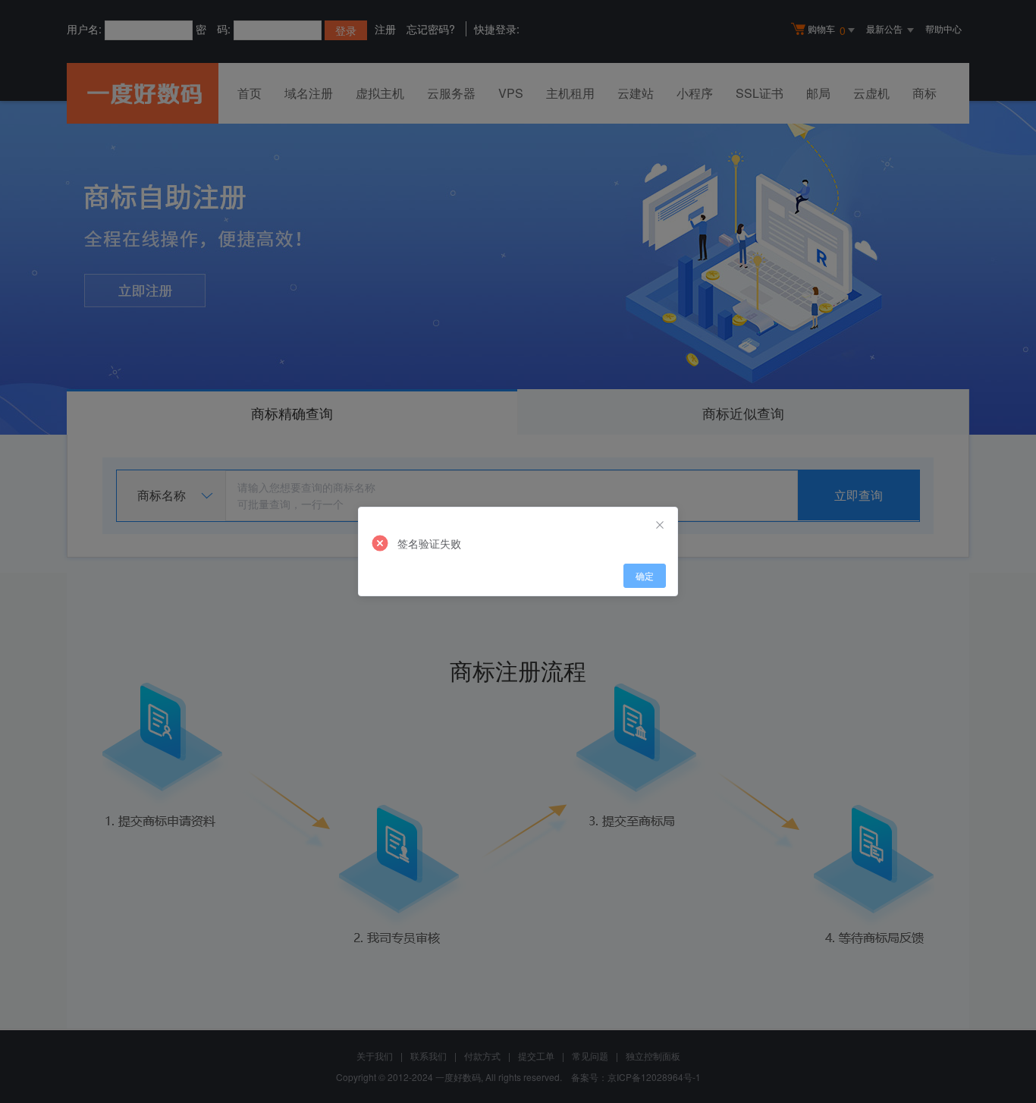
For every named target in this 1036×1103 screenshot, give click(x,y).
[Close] (660, 525)
